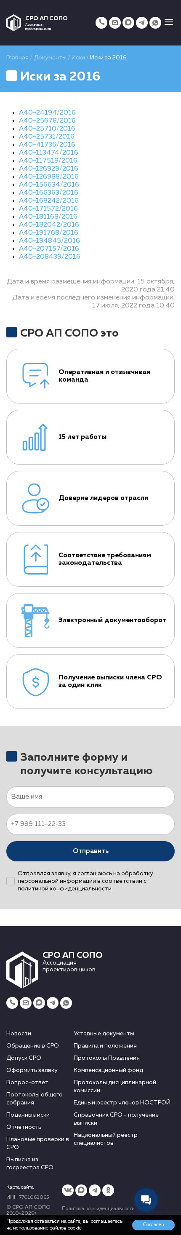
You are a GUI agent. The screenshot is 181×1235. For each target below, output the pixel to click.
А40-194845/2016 (49, 241)
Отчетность (23, 1127)
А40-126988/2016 (49, 177)
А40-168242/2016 (49, 201)
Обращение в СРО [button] (32, 1046)
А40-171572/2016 (48, 209)
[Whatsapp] (155, 23)
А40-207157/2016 (49, 249)
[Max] (128, 23)
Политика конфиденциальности (98, 1208)
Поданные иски (28, 1115)
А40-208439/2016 (49, 257)
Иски (78, 58)
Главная (17, 58)
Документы (50, 58)
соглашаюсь (94, 874)
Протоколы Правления (107, 1058)
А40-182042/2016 (49, 225)
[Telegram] (142, 23)
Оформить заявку (32, 1070)
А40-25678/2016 (47, 121)
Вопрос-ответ (27, 1082)
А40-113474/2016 (48, 153)
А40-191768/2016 (48, 233)
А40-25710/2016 (47, 129)
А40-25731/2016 (47, 137)
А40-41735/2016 (47, 145)
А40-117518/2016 (48, 161)
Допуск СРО (23, 1058)
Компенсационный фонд (108, 1070)
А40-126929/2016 (48, 169)
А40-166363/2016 (48, 193)
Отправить (91, 851)
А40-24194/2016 (47, 113)
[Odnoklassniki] (108, 1190)
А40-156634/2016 (49, 185)
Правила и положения (105, 1046)
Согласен (153, 1224)
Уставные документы (104, 1034)
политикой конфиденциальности (65, 889)
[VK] (68, 1190)
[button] (169, 23)
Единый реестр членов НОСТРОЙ (122, 1103)
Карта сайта (20, 1187)
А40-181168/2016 (48, 217)
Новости (18, 1034)
